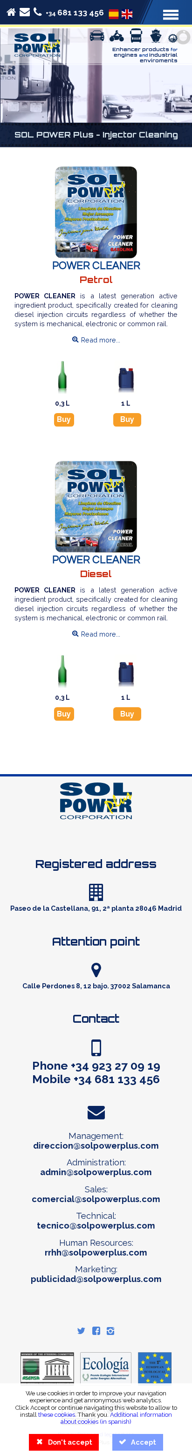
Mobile (96, 1079)
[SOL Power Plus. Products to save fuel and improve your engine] (96, 839)
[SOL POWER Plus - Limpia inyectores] (114, 13)
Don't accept (64, 1442)
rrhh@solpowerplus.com (96, 1252)
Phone (96, 1065)
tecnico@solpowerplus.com (96, 1225)
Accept (137, 1442)
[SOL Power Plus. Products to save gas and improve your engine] (37, 54)
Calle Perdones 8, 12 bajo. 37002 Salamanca (96, 986)
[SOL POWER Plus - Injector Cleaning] (127, 13)
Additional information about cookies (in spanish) (116, 1418)
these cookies (56, 1414)
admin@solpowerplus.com (96, 1172)
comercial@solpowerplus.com (96, 1199)
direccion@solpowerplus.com (96, 1146)
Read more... (96, 340)
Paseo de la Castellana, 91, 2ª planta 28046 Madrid (96, 908)
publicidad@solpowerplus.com (96, 1279)
